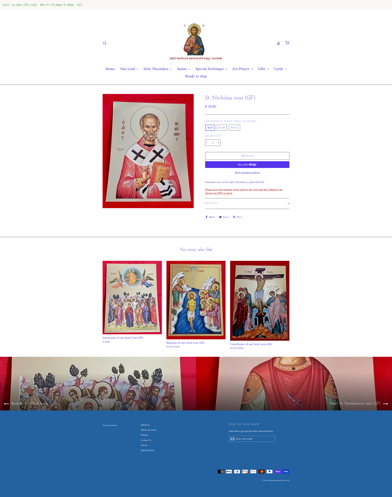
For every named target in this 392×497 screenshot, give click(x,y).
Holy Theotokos (156, 69)
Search (144, 445)
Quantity (212, 136)
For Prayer (241, 69)
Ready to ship (196, 76)
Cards (279, 69)
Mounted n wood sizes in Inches (231, 121)
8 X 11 (234, 127)
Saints (182, 69)
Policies (144, 435)
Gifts (262, 69)
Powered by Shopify (110, 425)
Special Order (147, 450)
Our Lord (128, 69)
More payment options (247, 172)
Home (110, 69)
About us (145, 424)
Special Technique (210, 69)
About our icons (148, 429)
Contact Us (146, 440)
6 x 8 (221, 127)
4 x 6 (210, 127)
